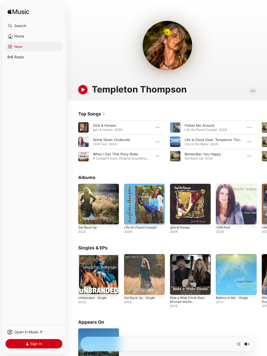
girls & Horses (180, 227)
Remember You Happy (203, 154)
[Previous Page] (73, 142)
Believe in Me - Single (232, 298)
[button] (34, 25)
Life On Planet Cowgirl (140, 227)
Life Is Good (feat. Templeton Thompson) (218, 140)
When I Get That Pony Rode (115, 154)
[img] (18, 12)
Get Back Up (87, 227)
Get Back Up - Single (139, 298)
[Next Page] (261, 142)
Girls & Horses (104, 125)
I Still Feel (223, 227)
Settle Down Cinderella (111, 140)
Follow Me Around (199, 125)
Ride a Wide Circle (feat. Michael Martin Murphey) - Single (187, 302)
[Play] (83, 89)
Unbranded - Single (92, 298)
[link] (91, 114)
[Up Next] (238, 344)
